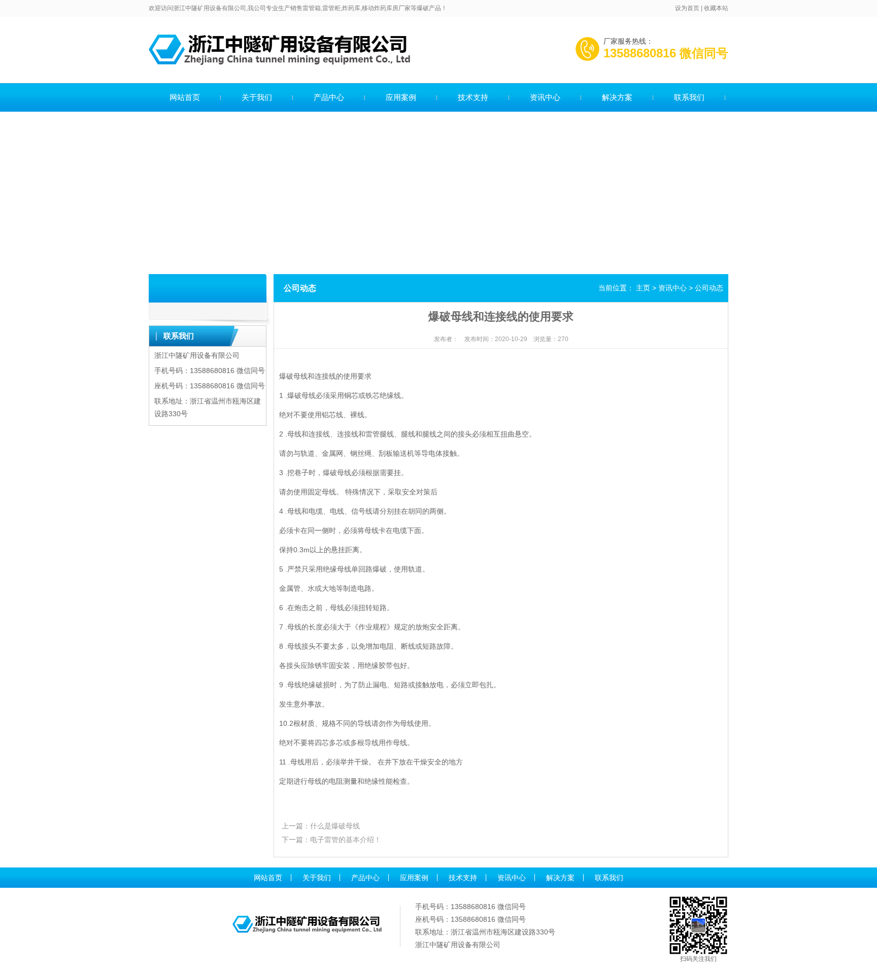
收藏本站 (716, 8)
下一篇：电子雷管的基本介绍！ (331, 840)
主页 (643, 288)
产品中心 (329, 97)
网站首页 (185, 97)
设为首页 (687, 8)
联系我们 (689, 97)
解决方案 (617, 97)
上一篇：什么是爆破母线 (321, 826)
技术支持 (473, 97)
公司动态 (709, 288)
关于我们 (257, 97)
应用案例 (401, 97)
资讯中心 (545, 97)
